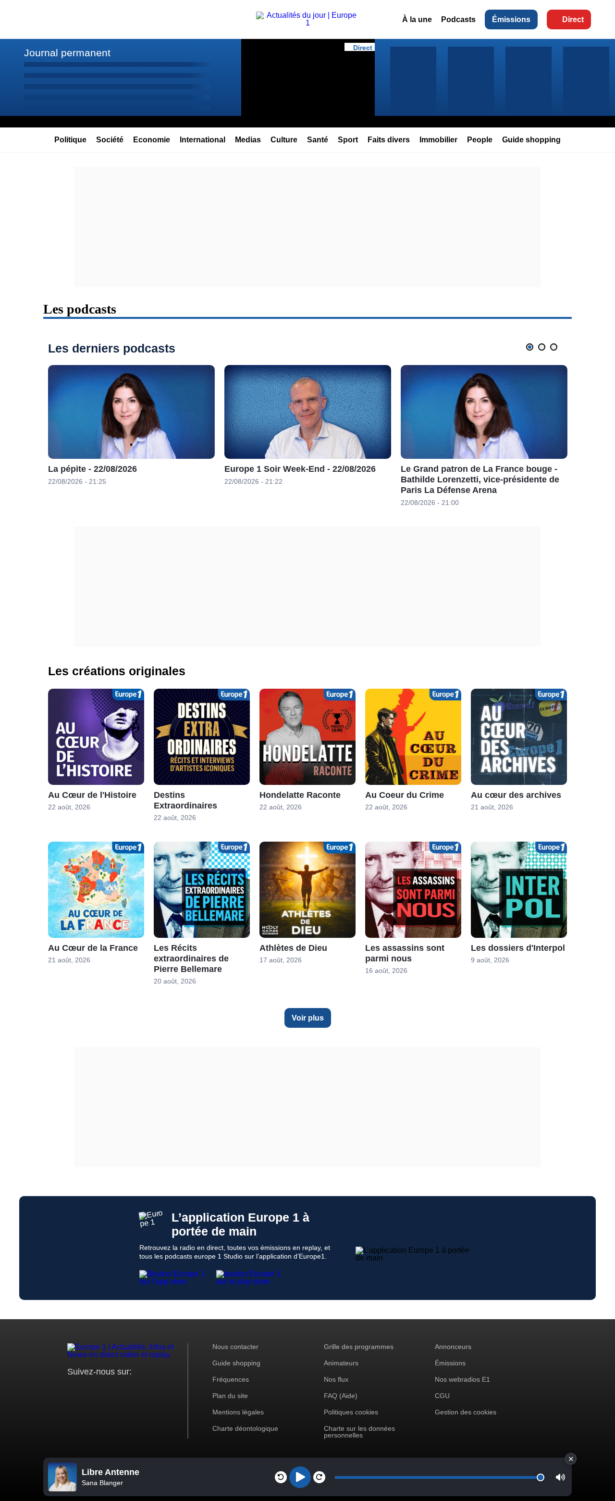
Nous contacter (235, 1346)
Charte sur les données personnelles (359, 1432)
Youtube (122, 1390)
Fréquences (230, 1379)
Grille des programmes (359, 1346)
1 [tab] (529, 347)
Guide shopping (531, 140)
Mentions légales (238, 1412)
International (202, 140)
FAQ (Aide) (340, 1396)
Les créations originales (116, 671)
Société (109, 140)
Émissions (511, 19)
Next (569, 347)
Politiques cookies (351, 1412)
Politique (70, 140)
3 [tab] (553, 347)
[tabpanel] (131, 425)
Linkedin (155, 1390)
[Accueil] (307, 23)
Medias (248, 140)
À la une (417, 19)
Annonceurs (453, 1346)
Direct (573, 19)
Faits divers (389, 140)
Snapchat (139, 1390)
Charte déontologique (245, 1428)
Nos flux (336, 1379)
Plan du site (230, 1396)
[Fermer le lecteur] (571, 1458)
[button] (560, 1477)
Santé (317, 140)
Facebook (106, 1390)
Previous (515, 347)
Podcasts (458, 19)
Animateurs (341, 1363)
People (479, 140)
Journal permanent (67, 52)
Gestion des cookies (465, 1412)
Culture (284, 140)
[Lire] (300, 1477)
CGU (442, 1396)
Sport (348, 140)
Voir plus (308, 1018)
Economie (151, 140)
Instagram (90, 1390)
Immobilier (438, 140)
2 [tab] (541, 347)
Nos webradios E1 (462, 1379)
